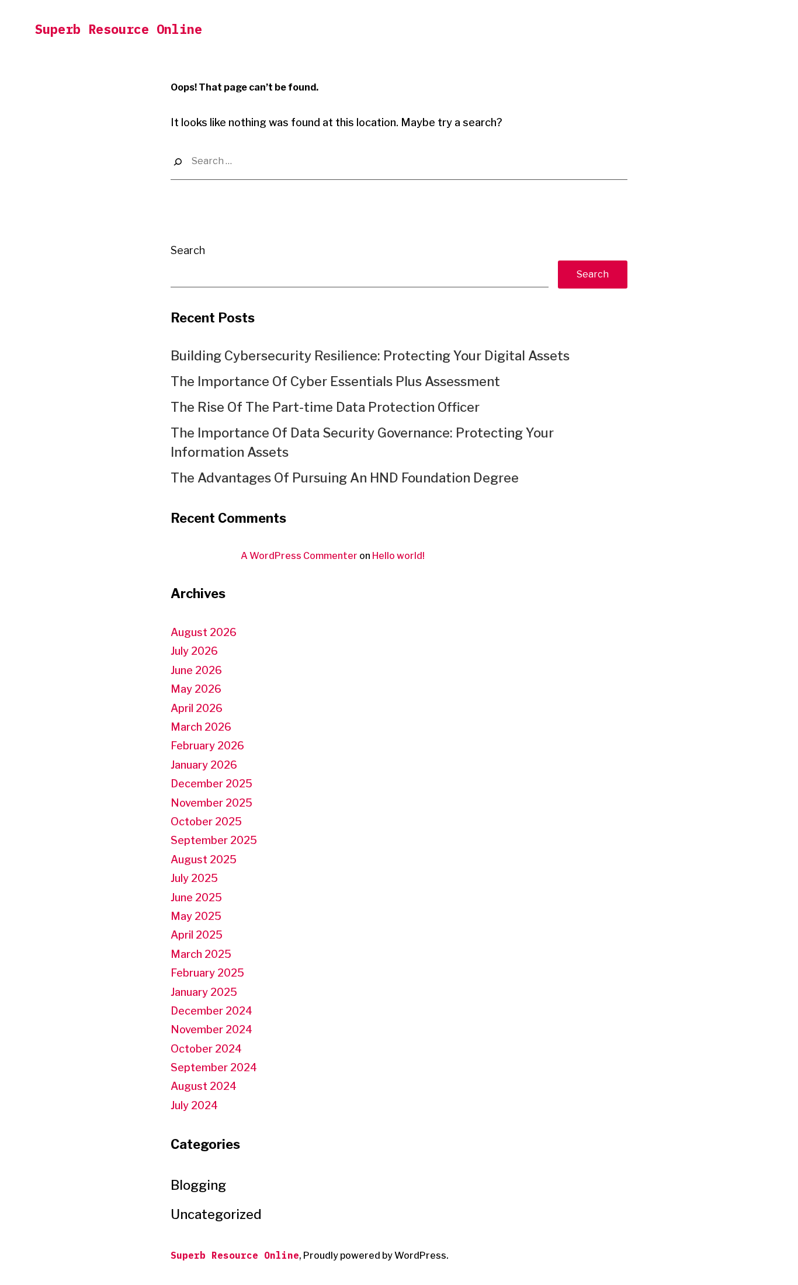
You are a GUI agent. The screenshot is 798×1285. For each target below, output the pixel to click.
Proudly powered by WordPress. (376, 1255)
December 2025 (211, 783)
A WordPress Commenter (299, 555)
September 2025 (214, 840)
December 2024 (211, 1011)
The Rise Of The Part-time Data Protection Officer (325, 407)
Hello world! (398, 555)
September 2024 (214, 1067)
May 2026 (196, 689)
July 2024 (194, 1105)
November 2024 (211, 1029)
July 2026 (194, 651)
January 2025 (204, 992)
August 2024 (204, 1086)
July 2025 (194, 878)
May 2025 (196, 916)
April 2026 (197, 708)
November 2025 (211, 803)
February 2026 (207, 745)
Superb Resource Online (118, 28)
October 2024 (206, 1049)
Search (188, 250)
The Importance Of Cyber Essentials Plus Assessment (335, 381)
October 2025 (206, 821)
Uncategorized (216, 1214)
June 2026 (196, 670)
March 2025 (201, 954)
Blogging (198, 1185)
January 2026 (204, 765)
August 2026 (204, 632)
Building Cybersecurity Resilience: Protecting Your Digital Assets (370, 355)
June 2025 (196, 897)
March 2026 (201, 727)
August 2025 (204, 859)
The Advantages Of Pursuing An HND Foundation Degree (345, 477)
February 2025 (207, 973)
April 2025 (197, 935)
